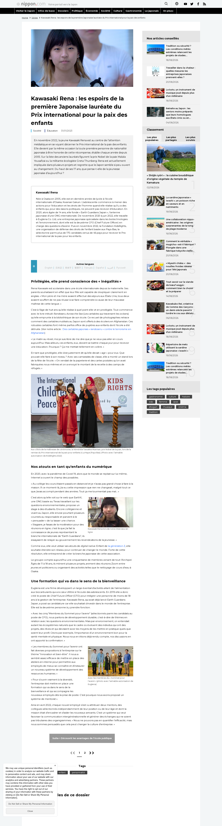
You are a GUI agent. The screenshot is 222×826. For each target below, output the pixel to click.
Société (105, 10)
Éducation (52, 130)
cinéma (182, 407)
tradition (153, 412)
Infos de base (46, 10)
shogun (153, 407)
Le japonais (152, 10)
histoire (186, 396)
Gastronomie (133, 10)
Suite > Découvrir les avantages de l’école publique (82, 738)
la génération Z (116, 546)
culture (172, 396)
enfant (62, 772)
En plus (167, 10)
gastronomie (156, 396)
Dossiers (63, 10)
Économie (92, 10)
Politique (77, 10)
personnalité (78, 772)
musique (167, 407)
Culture (117, 10)
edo (151, 401)
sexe (175, 401)
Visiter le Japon (25, 10)
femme (163, 401)
